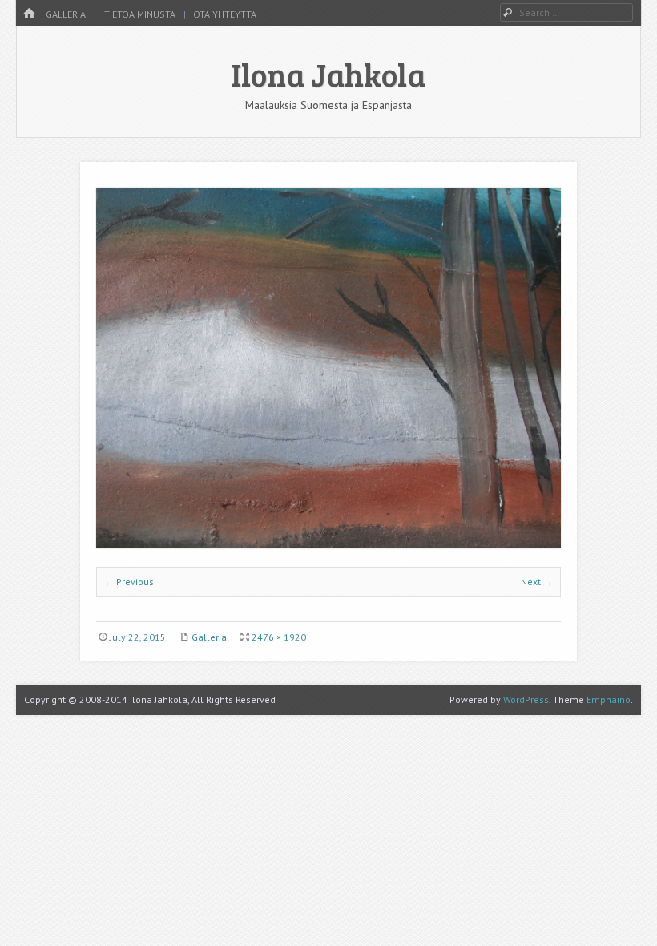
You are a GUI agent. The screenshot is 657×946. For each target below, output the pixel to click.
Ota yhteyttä (224, 14)
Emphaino (608, 699)
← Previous (129, 582)
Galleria (66, 14)
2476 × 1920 (279, 637)
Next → (537, 582)
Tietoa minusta (139, 14)
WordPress (526, 699)
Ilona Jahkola (328, 73)
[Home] (29, 14)
